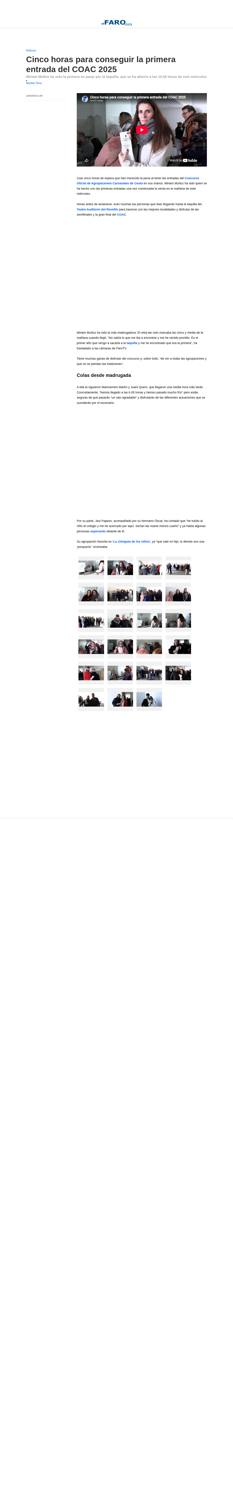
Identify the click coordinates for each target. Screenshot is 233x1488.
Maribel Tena (34, 83)
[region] (53, 8)
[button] (91, 567)
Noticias (31, 50)
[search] (205, 23)
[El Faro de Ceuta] (116, 22)
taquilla (132, 343)
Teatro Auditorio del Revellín (97, 209)
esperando (98, 531)
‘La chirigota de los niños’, (131, 541)
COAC (121, 214)
